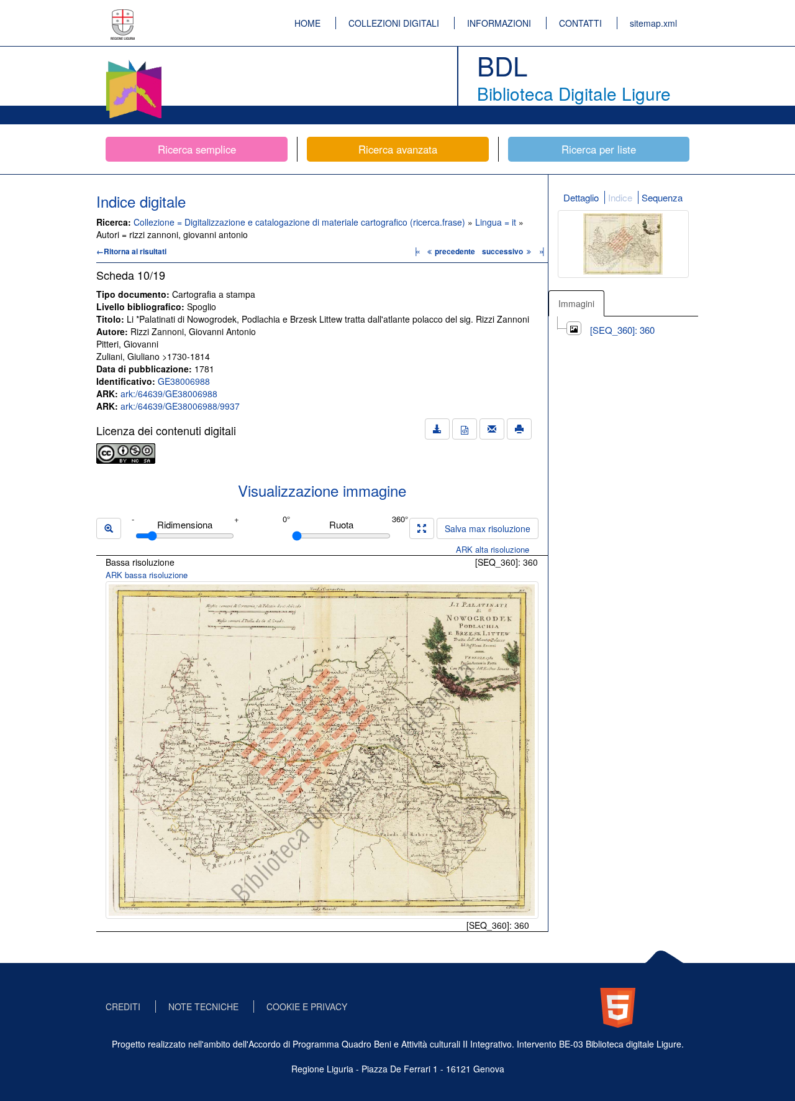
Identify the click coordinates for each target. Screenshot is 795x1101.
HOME (307, 23)
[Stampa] (519, 429)
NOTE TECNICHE (203, 1006)
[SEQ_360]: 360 (622, 329)
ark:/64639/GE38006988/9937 (180, 406)
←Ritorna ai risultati (131, 251)
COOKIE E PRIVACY (306, 1006)
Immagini (576, 303)
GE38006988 (184, 381)
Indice (620, 197)
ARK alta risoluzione (492, 549)
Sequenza (662, 197)
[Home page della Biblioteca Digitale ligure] (133, 62)
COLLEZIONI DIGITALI (393, 23)
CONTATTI (580, 23)
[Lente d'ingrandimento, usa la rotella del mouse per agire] (108, 528)
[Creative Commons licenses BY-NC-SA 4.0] (125, 452)
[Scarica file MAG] (464, 429)
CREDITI (123, 1006)
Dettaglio (581, 197)
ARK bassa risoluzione (147, 575)
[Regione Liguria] (123, 15)
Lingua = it (497, 222)
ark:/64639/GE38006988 (168, 393)
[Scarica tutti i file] (437, 429)
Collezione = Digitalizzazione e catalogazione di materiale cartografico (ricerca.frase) (301, 222)
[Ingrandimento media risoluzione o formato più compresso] (421, 528)
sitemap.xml (653, 23)
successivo (503, 251)
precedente (455, 251)
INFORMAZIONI (499, 23)
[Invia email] (491, 429)
